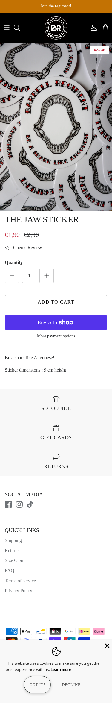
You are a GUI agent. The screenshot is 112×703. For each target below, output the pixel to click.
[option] (56, 127)
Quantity (14, 262)
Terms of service (20, 580)
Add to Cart (56, 301)
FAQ (9, 570)
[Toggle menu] (6, 27)
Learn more (61, 669)
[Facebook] (8, 504)
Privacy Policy (18, 590)
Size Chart (14, 560)
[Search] (19, 27)
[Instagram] (19, 504)
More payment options (56, 336)
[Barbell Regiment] (56, 28)
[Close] (107, 645)
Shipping (13, 540)
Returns (12, 550)
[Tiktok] (30, 504)
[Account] (92, 27)
